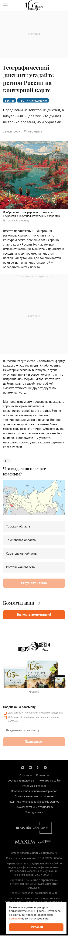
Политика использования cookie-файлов (34, 801)
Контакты (42, 775)
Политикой (16, 717)
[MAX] (22, 767)
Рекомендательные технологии (34, 806)
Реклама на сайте (49, 780)
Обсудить (35, 131)
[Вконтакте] (30, 767)
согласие (18, 712)
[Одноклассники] (37, 767)
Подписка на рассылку (19, 707)
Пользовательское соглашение (34, 796)
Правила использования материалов (34, 791)
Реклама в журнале (34, 785)
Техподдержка (34, 812)
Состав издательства (21, 780)
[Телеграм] (45, 767)
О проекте (25, 775)
